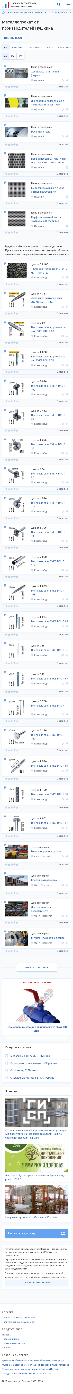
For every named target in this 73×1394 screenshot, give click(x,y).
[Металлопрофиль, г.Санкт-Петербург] (66, 885)
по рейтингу (18, 47)
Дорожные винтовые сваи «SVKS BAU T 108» (46, 300)
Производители (10, 1339)
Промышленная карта (13, 1343)
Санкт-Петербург (43, 856)
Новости (6, 1347)
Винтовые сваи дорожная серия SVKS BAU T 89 (48, 329)
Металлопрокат (57, 12)
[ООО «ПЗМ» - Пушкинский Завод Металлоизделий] (62, 80)
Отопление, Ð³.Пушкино (24, 1070)
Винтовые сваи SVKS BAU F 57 (49, 822)
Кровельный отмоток (44, 880)
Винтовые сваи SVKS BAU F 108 (47, 736)
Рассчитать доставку (22, 1233)
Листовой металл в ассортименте (42, 909)
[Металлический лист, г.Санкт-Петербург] (66, 856)
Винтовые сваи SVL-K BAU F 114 (48, 504)
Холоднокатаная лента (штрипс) (45, 73)
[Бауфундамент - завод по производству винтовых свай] (62, 307)
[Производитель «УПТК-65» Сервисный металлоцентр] (62, 856)
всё (6, 47)
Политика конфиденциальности (18, 1322)
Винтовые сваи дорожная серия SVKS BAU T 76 (48, 358)
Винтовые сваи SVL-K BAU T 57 (48, 475)
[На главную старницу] (3, 12)
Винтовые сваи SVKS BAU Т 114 (48, 563)
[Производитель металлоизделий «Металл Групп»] (62, 277)
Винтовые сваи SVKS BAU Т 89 (49, 621)
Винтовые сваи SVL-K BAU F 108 (48, 534)
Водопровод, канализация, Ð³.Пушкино (33, 1063)
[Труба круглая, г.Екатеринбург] (66, 277)
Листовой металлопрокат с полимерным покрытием (47, 102)
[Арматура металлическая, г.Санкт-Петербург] (66, 943)
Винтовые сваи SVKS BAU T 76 (49, 650)
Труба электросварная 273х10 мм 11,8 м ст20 (49, 270)
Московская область (31, 12)
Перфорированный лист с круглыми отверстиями (46, 219)
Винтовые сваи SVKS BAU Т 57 (49, 678)
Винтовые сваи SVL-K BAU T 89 (48, 417)
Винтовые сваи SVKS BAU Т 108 (48, 592)
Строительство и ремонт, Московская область (69, 12)
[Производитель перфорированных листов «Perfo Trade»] (66, 167)
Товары (6, 1334)
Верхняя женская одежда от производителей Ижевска (31, 1369)
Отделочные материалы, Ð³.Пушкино (32, 1077)
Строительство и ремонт (47, 12)
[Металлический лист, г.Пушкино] (66, 80)
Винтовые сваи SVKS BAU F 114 (47, 707)
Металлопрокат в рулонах (47, 851)
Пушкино (38, 12)
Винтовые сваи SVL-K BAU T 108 (48, 387)
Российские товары (17, 12)
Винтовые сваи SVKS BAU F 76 (49, 794)
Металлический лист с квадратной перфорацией (48, 189)
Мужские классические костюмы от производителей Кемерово (35, 1365)
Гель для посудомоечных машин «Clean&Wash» (26, 1373)
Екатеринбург (41, 277)
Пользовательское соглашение (18, 1317)
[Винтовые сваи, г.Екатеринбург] (66, 307)
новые (49, 47)
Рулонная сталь (40, 131)
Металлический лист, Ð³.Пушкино (30, 1055)
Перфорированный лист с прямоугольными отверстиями (49, 160)
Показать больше (36, 967)
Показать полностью (36, 1282)
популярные (35, 47)
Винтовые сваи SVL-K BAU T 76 (48, 446)
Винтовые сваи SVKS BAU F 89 (49, 765)
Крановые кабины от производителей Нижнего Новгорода (33, 1360)
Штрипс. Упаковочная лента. (48, 937)
